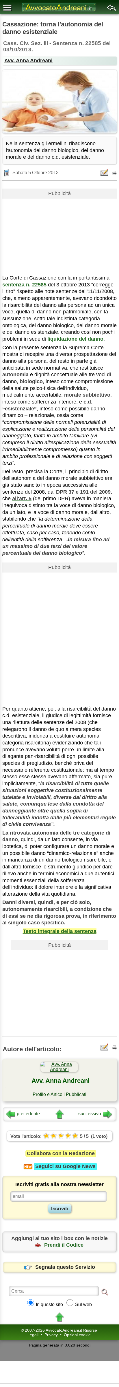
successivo (89, 1113)
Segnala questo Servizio (65, 1267)
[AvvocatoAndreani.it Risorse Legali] (59, 11)
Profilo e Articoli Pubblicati (59, 1094)
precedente (28, 1113)
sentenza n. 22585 (24, 285)
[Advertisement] (59, 234)
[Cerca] (105, 1292)
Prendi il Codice (63, 1245)
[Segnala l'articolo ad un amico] (104, 172)
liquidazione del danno (75, 339)
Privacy (51, 1334)
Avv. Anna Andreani (28, 60)
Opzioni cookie (77, 1334)
